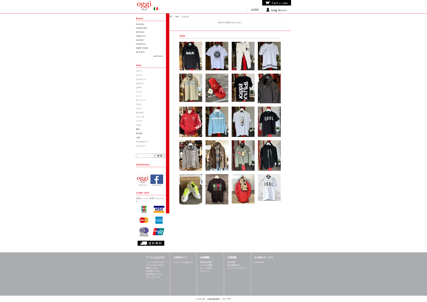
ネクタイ (140, 112)
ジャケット (141, 79)
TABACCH (140, 36)
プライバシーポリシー (237, 268)
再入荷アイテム (153, 271)
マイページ (205, 271)
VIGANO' (140, 40)
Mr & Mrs (140, 52)
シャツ (139, 108)
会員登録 (255, 9)
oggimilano (149, 6)
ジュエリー (141, 145)
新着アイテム (152, 268)
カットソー (141, 100)
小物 (138, 137)
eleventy (140, 24)
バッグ (139, 120)
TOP (170, 16)
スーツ (139, 75)
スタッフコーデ (153, 277)
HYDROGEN (141, 28)
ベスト (139, 104)
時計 (138, 129)
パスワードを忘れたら (183, 262)
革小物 (139, 133)
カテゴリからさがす (155, 265)
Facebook (259, 262)
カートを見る (206, 268)
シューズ (185, 16)
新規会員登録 (206, 262)
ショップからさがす (155, 262)
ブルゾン (140, 83)
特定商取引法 (233, 265)
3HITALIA (140, 32)
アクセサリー (142, 141)
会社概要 (231, 262)
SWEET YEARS (142, 48)
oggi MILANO (213, 298)
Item (177, 16)
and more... (158, 56)
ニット (139, 95)
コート (139, 70)
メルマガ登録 (206, 265)
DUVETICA (140, 44)
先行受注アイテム (154, 274)
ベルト (139, 125)
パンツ (139, 91)
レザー (139, 87)
